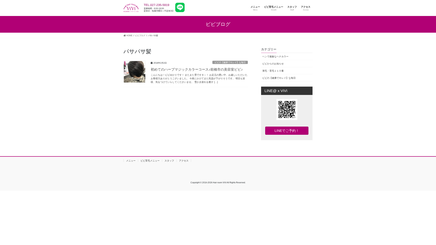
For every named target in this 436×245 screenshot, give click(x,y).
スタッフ (169, 160)
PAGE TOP (423, 235)
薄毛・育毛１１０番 (273, 70)
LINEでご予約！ (287, 131)
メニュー (131, 160)
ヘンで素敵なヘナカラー (275, 56)
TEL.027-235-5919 (156, 5)
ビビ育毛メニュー (150, 160)
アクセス (184, 160)
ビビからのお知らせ (273, 63)
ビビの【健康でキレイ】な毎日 (230, 62)
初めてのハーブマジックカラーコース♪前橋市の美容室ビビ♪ (197, 69)
